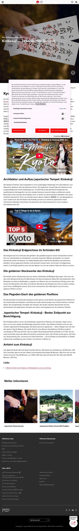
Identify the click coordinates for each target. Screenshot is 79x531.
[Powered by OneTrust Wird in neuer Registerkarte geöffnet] (61, 136)
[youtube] (73, 510)
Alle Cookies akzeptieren (59, 130)
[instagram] (69, 510)
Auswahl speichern (18, 130)
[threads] (76, 510)
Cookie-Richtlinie (40, 104)
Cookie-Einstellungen (20, 122)
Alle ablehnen (42, 130)
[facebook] (66, 510)
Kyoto (5, 102)
